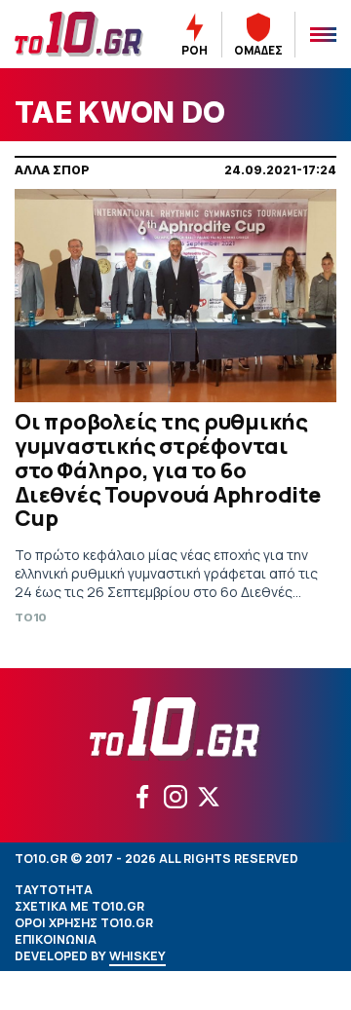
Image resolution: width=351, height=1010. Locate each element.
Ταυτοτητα (54, 889)
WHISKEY (137, 956)
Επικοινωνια (56, 939)
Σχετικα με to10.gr (79, 906)
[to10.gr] (79, 34)
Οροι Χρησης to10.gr (84, 923)
